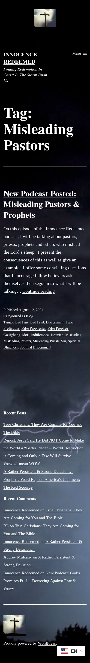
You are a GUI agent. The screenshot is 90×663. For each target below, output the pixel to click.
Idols (25, 334)
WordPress (47, 643)
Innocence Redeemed (20, 57)
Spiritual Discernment (35, 347)
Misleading (73, 334)
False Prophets (58, 328)
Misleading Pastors (17, 340)
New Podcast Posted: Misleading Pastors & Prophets (41, 204)
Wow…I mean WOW (21, 463)
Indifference (40, 334)
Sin (63, 340)
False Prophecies (33, 328)
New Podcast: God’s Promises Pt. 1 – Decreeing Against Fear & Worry (41, 581)
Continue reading (38, 291)
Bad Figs (21, 322)
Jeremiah (57, 334)
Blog (29, 315)
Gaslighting (11, 334)
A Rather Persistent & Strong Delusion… (38, 471)
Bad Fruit (37, 322)
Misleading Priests (46, 340)
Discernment (55, 322)
